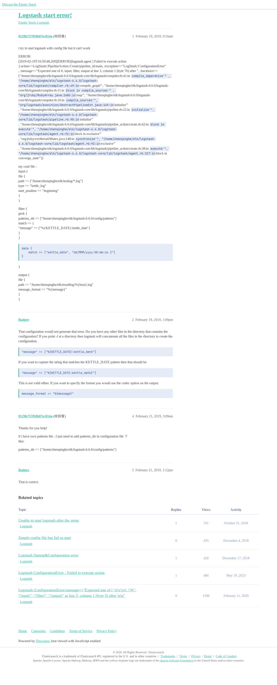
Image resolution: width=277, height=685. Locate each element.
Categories (38, 631)
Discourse (42, 641)
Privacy (196, 656)
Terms (183, 656)
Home (22, 631)
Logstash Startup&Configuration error (48, 555)
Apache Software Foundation (177, 660)
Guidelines (57, 631)
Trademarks (168, 656)
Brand (207, 656)
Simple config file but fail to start (44, 537)
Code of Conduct (226, 656)
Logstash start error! (45, 15)
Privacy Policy (106, 631)
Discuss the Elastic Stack (19, 4)
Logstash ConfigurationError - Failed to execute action (61, 573)
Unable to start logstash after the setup (48, 520)
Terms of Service (80, 631)
